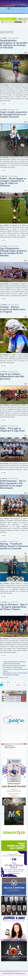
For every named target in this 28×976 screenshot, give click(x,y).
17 (4, 685)
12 (15, 682)
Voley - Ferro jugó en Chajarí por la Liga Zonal (12, 429)
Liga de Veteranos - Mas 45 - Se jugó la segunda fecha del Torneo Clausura (13, 607)
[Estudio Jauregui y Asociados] (14, 746)
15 (24, 682)
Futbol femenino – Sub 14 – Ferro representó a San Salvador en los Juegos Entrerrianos (13, 484)
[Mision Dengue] (14, 21)
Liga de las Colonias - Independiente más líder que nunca (12, 376)
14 (21, 682)
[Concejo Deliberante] (14, 801)
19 (10, 685)
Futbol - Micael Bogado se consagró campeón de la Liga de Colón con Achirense (13, 182)
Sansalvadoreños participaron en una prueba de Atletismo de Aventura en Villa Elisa (13, 44)
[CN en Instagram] (14, 928)
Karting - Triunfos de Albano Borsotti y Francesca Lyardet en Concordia (14, 546)
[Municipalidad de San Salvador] (14, 815)
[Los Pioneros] (14, 905)
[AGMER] (14, 770)
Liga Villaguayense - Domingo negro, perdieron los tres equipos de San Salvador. (13, 252)
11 (12, 682)
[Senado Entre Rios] (14, 838)
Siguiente (18, 685)
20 (13, 685)
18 (7, 685)
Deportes (4, 38)
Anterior (8, 682)
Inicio (2, 682)
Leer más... (4, 103)
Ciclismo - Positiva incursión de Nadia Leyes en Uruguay (12, 309)
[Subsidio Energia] (14, 19)
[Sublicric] (14, 720)
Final (24, 685)
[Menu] (26, 14)
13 (18, 682)
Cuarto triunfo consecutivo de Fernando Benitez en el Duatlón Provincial (13, 114)
